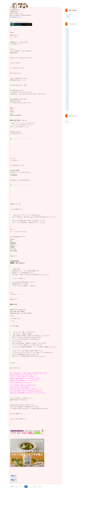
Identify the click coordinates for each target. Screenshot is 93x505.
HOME (33, 4)
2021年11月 (67, 82)
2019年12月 (67, 104)
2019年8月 (67, 108)
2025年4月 (67, 43)
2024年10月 (67, 49)
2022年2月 (67, 79)
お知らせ (61, 4)
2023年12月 (67, 58)
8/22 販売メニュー (68, 15)
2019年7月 (67, 109)
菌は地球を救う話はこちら (16, 17)
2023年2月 (67, 68)
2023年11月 (67, 59)
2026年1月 (67, 34)
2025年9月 (67, 38)
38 (23, 486)
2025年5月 (67, 42)
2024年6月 (67, 52)
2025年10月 (67, 37)
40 (29, 486)
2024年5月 (67, 53)
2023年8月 (67, 62)
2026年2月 (67, 33)
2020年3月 (67, 101)
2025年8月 (67, 39)
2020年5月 (67, 99)
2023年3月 (67, 67)
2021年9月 (67, 84)
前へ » (35, 486)
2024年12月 (67, 47)
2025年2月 (67, 45)
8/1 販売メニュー (68, 17)
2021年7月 (67, 86)
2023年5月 (67, 65)
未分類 (67, 121)
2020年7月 (67, 97)
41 (32, 486)
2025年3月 (67, 44)
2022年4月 (67, 77)
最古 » (40, 486)
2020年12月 (67, 92)
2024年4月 (67, 54)
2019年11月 (67, 105)
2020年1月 (67, 103)
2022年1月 (67, 80)
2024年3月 (67, 55)
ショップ (78, 4)
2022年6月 (67, 75)
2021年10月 (67, 83)
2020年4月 (67, 100)
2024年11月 (67, 48)
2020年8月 (67, 96)
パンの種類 (53, 4)
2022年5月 (67, 76)
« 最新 (11, 486)
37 (20, 486)
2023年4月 (67, 66)
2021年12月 (67, 81)
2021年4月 (67, 89)
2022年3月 (67, 78)
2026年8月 (67, 28)
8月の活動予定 (68, 16)
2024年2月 (67, 56)
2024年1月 (67, 57)
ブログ (67, 120)
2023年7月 (67, 63)
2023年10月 (67, 60)
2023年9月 (67, 61)
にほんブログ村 (13, 477)
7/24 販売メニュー (68, 18)
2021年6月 (67, 87)
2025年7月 (67, 40)
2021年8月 (67, 85)
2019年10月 (67, 106)
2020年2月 (67, 102)
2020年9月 (67, 95)
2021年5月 (67, 88)
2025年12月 (67, 35)
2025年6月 (67, 41)
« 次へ (16, 486)
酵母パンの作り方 (70, 4)
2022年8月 (67, 73)
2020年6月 (67, 98)
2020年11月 (67, 93)
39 (26, 486)
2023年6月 (67, 64)
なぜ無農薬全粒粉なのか (69, 14)
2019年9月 (67, 107)
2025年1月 (67, 46)
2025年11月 (67, 36)
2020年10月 (67, 94)
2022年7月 (67, 74)
